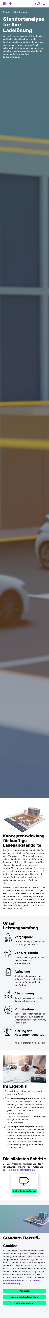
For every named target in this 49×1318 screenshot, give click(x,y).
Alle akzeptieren (24, 1303)
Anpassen (25, 1291)
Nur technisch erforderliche (24, 1297)
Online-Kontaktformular (21, 1170)
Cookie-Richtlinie (12, 1280)
